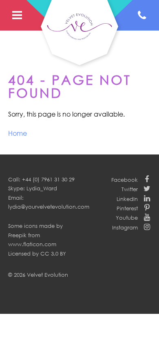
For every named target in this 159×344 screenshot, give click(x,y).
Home (17, 133)
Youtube (127, 217)
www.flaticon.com (32, 244)
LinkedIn (127, 199)
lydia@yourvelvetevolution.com (48, 206)
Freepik (17, 235)
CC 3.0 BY (53, 253)
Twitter (129, 189)
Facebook (124, 179)
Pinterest (127, 208)
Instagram (125, 227)
